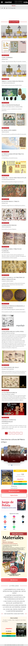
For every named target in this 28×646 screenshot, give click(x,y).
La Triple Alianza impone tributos (13, 154)
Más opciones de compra (14, 491)
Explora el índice (14, 495)
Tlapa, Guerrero (7, 57)
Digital (20, 484)
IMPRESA (8, 633)
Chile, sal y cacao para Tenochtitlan (14, 177)
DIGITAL (9, 635)
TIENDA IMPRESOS (18, 1)
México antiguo (5, 55)
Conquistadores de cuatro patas (13, 331)
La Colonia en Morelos (9, 392)
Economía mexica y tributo (10, 201)
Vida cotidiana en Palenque (11, 105)
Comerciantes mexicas (9, 225)
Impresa (20, 481)
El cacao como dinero (9, 130)
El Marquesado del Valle (10, 367)
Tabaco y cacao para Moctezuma (12, 81)
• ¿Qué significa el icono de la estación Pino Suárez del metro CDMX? (14, 591)
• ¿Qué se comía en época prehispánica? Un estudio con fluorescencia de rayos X (14, 597)
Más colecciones (14, 580)
